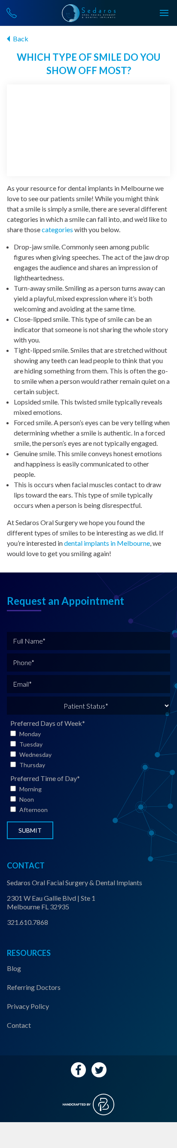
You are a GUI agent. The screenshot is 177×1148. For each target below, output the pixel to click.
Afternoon (33, 809)
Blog (14, 968)
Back (20, 38)
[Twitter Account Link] (99, 1069)
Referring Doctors (34, 987)
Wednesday (35, 754)
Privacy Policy (28, 1006)
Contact (19, 1025)
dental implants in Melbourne (107, 543)
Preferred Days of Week (47, 723)
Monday (30, 733)
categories (57, 229)
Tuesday (31, 744)
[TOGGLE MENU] (164, 13)
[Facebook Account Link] (78, 1069)
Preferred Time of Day (45, 778)
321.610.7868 (27, 922)
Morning (30, 789)
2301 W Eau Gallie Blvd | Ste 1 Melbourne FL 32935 (51, 902)
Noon (26, 799)
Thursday (32, 764)
